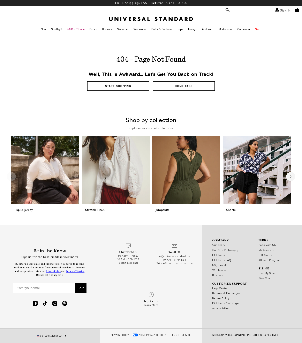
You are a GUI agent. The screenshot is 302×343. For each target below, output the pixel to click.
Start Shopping (118, 86)
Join (81, 288)
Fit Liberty (218, 255)
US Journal (219, 265)
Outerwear (243, 29)
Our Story (218, 245)
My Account (266, 250)
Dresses (107, 29)
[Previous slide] (11, 176)
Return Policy (220, 298)
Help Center (220, 288)
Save (258, 29)
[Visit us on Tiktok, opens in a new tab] (45, 304)
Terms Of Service (180, 335)
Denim (93, 29)
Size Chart (265, 278)
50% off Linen (76, 29)
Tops (180, 29)
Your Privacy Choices (153, 335)
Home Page (184, 86)
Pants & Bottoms (161, 29)
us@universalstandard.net (174, 256)
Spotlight (56, 29)
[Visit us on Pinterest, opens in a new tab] (64, 304)
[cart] (297, 10)
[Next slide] (290, 176)
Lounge (192, 29)
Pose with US (267, 245)
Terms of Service (75, 271)
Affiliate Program (269, 260)
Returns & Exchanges (226, 293)
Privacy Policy (53, 271)
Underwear (225, 29)
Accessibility (220, 308)
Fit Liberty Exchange (225, 303)
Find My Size (266, 273)
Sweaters (123, 29)
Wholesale (219, 270)
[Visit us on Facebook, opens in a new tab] (35, 304)
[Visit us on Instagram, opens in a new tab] (54, 304)
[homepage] (151, 18)
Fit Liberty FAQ (221, 260)
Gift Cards (265, 255)
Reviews (217, 275)
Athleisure (208, 29)
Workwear (140, 29)
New (43, 29)
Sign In (285, 10)
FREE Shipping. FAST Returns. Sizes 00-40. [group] (151, 3)
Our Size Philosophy (225, 250)
